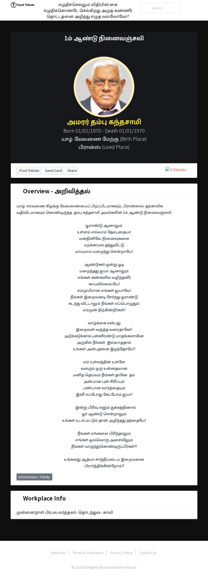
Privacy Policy (121, 553)
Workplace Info (44, 498)
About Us (58, 553)
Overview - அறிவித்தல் (56, 191)
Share (72, 170)
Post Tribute (29, 170)
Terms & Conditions (88, 553)
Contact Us (148, 553)
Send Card (53, 170)
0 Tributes (178, 169)
